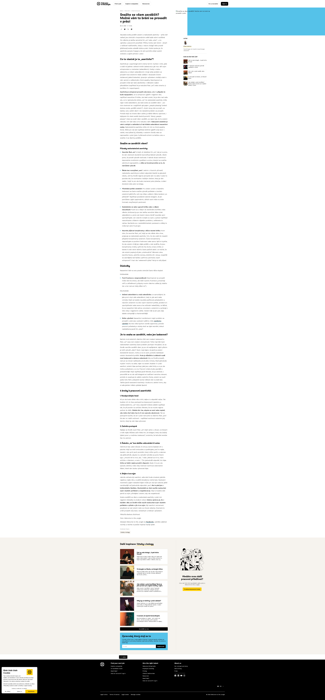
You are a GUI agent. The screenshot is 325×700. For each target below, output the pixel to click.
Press (176, 671)
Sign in (224, 4)
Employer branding (148, 668)
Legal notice (103, 694)
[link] (187, 46)
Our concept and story (181, 666)
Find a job (118, 4)
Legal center (125, 694)
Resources (146, 4)
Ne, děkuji (7, 691)
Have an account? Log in (118, 673)
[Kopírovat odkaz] (121, 29)
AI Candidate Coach (116, 668)
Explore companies (131, 4)
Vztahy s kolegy (135, 11)
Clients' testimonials (149, 673)
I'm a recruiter (213, 4)
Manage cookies (135, 694)
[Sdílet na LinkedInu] (131, 29)
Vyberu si (19, 691)
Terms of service (114, 694)
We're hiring (178, 668)
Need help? (114, 671)
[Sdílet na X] (128, 29)
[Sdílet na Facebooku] (124, 29)
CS (220, 686)
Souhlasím (31, 691)
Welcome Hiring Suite (149, 666)
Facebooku (150, 522)
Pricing (145, 671)
